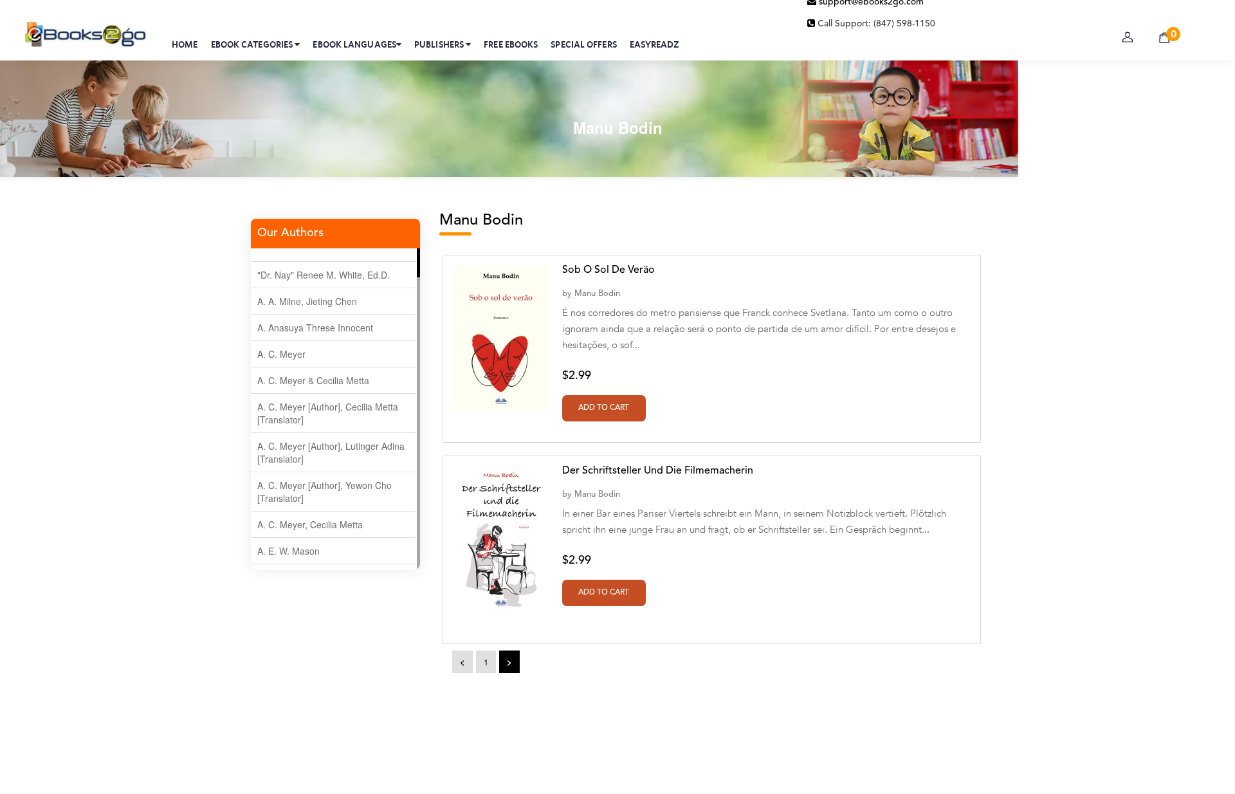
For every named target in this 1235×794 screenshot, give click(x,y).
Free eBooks (511, 44)
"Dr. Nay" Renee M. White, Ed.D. (323, 274)
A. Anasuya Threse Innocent (315, 327)
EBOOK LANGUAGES (354, 44)
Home (184, 44)
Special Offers (583, 44)
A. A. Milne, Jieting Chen (307, 301)
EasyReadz (654, 44)
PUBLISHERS (440, 44)
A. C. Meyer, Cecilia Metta (310, 524)
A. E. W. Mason (288, 550)
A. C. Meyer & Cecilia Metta (313, 380)
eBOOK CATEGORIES (253, 44)
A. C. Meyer (281, 353)
